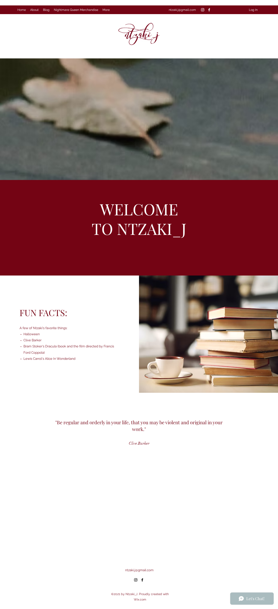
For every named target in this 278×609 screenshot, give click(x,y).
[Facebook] (209, 10)
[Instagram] (202, 10)
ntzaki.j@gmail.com (182, 10)
